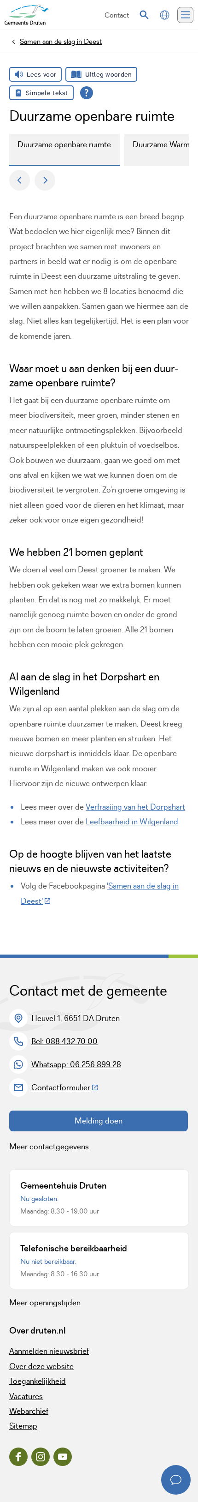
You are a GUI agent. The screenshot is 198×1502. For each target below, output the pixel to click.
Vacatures (26, 1396)
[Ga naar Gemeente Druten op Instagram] (40, 1457)
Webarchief (28, 1411)
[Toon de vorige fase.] (19, 180)
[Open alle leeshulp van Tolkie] (86, 92)
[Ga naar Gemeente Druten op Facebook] (18, 1457)
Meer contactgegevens (49, 1147)
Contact (117, 15)
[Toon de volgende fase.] (45, 180)
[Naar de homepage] (27, 15)
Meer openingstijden (45, 1303)
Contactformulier (65, 1087)
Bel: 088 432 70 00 (64, 1041)
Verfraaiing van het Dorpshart (135, 807)
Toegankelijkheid (37, 1381)
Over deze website (41, 1366)
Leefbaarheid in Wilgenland (132, 822)
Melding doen (98, 1121)
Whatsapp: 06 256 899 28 (76, 1064)
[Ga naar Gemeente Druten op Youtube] (62, 1457)
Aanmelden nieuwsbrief (49, 1351)
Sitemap (23, 1426)
